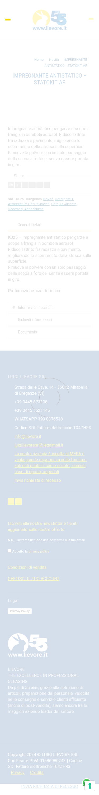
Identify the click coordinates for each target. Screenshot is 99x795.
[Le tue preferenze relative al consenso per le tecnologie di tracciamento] (90, 786)
